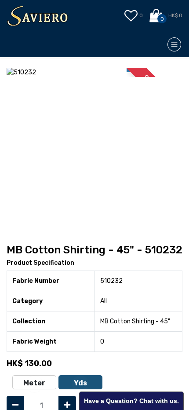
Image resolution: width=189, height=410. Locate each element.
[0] (156, 16)
